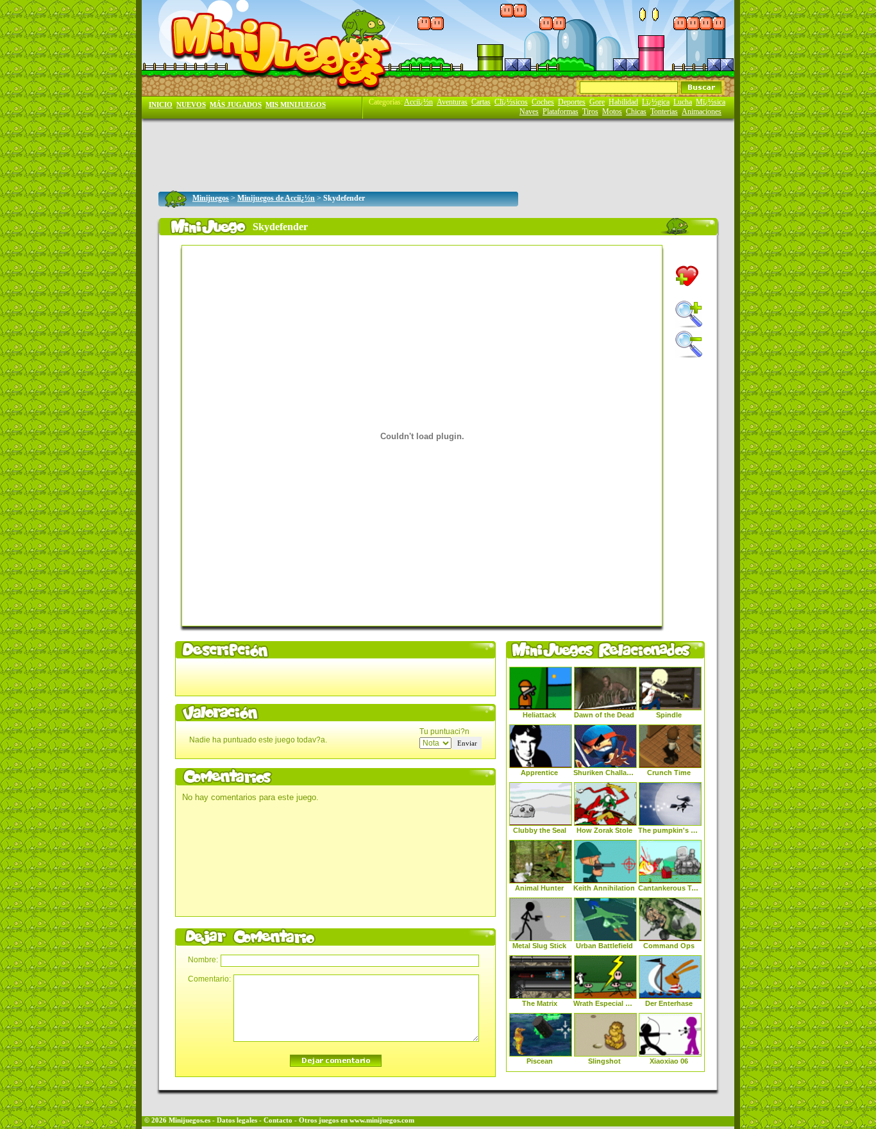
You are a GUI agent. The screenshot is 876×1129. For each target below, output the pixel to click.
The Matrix (539, 1003)
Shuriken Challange (604, 772)
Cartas (481, 101)
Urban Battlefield (604, 945)
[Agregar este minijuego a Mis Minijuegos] (687, 276)
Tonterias (664, 111)
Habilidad (623, 101)
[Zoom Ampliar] (688, 314)
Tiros (590, 111)
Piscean (539, 1061)
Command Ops (669, 945)
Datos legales (237, 1120)
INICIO (161, 104)
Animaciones (701, 111)
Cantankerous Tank (669, 888)
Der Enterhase (669, 1003)
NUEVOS (191, 104)
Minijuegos (210, 198)
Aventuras (452, 101)
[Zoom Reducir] (688, 344)
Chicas (636, 111)
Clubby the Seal (539, 830)
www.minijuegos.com (382, 1120)
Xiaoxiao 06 (669, 1061)
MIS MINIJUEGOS (295, 104)
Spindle (669, 715)
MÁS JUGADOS (236, 104)
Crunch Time (669, 772)
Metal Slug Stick (539, 945)
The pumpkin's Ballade (669, 830)
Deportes (571, 101)
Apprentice (539, 772)
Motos (612, 111)
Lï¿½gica (656, 101)
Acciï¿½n (418, 101)
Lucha (682, 101)
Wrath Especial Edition (604, 1003)
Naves (529, 111)
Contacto (278, 1120)
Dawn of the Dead (604, 715)
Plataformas (560, 111)
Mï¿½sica (710, 101)
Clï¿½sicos (511, 101)
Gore (597, 101)
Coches (543, 101)
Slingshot (604, 1061)
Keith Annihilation (604, 888)
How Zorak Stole (604, 830)
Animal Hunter (539, 888)
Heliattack (539, 715)
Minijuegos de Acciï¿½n (276, 198)
